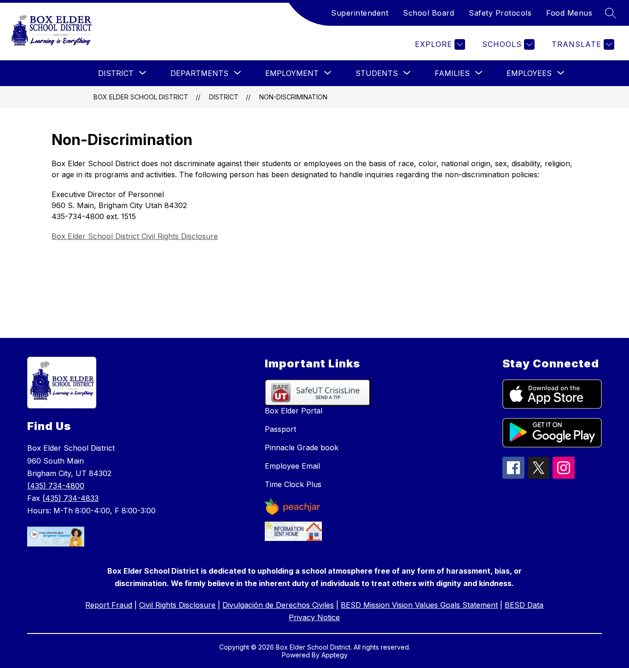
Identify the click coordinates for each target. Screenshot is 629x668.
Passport (280, 429)
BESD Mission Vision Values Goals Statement (419, 605)
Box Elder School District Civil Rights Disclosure (135, 236)
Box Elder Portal (293, 410)
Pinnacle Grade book (301, 447)
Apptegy (334, 655)
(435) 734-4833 (70, 498)
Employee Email (292, 466)
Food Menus (569, 12)
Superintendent (359, 12)
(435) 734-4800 (55, 485)
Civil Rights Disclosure (177, 605)
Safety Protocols (500, 12)
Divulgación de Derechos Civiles (278, 605)
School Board (428, 12)
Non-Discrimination (293, 97)
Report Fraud (108, 605)
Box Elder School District (140, 97)
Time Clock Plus (293, 484)
